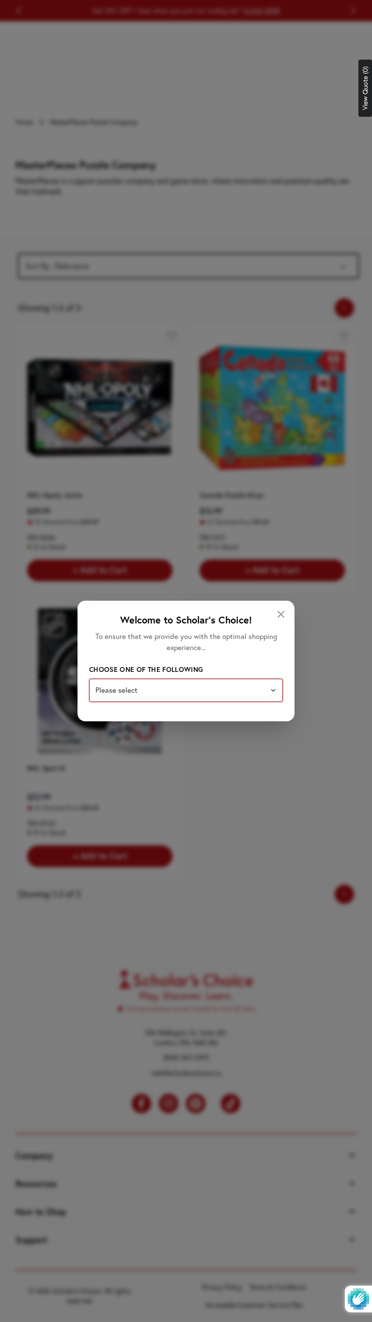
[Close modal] (281, 614)
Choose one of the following (146, 669)
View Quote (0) (365, 88)
